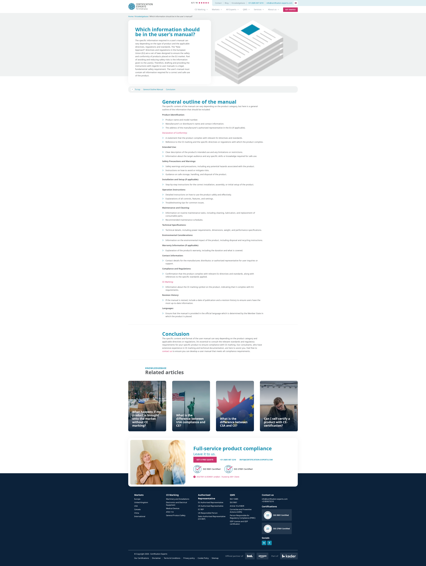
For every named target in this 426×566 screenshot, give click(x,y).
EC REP (201, 509)
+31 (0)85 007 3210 (255, 3)
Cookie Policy (203, 558)
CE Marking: (167, 282)
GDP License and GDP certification (239, 522)
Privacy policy (189, 558)
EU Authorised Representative (210, 502)
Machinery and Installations (177, 499)
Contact (218, 3)
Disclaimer (156, 558)
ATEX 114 (170, 512)
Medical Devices (172, 508)
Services (257, 9)
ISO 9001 (233, 502)
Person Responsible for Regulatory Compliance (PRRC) (242, 516)
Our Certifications (141, 558)
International (139, 516)
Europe (137, 499)
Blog (227, 3)
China (136, 513)
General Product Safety (175, 515)
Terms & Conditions (172, 558)
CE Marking (200, 9)
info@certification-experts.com (279, 3)
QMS (245, 9)
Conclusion (170, 89)
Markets (216, 9)
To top (137, 89)
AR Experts (231, 9)
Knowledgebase (238, 3)
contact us (167, 351)
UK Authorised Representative (210, 506)
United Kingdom (141, 502)
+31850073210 (268, 501)
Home (130, 16)
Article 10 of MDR (237, 506)
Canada (137, 509)
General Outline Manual (153, 89)
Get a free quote (205, 459)
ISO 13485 (234, 499)
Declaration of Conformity (174, 132)
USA (136, 506)
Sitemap (215, 558)
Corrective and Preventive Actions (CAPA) (240, 510)
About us (272, 9)
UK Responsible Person (208, 513)
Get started (290, 10)
